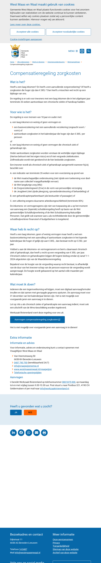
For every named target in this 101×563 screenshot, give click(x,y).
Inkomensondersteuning (56, 62)
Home (12, 62)
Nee (30, 412)
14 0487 (23, 549)
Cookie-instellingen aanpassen (26, 39)
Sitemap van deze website (66, 549)
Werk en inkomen (38, 62)
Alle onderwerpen (23, 62)
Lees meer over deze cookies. (25, 24)
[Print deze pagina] (44, 432)
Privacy (56, 543)
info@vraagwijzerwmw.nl (26, 366)
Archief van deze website (65, 552)
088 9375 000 (68, 382)
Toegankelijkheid (61, 546)
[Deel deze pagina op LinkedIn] (13, 432)
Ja (16, 412)
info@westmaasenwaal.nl (27, 552)
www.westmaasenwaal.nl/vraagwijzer (33, 369)
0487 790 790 (20, 362)
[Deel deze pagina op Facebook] (21, 432)
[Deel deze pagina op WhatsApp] (28, 432)
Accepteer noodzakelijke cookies (68, 31)
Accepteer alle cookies (28, 31)
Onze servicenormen (63, 539)
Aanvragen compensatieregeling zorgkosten (36, 319)
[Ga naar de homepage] (19, 51)
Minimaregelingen (73, 62)
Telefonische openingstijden (28, 372)
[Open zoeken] (88, 51)
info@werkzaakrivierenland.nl (54, 388)
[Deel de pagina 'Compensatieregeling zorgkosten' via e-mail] (36, 432)
